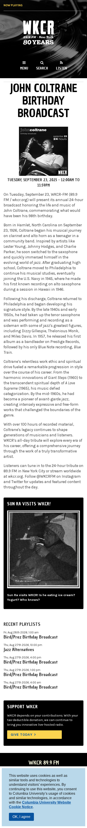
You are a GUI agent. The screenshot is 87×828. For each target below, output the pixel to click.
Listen (61, 68)
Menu (24, 68)
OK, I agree (21, 817)
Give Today (22, 734)
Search (42, 68)
